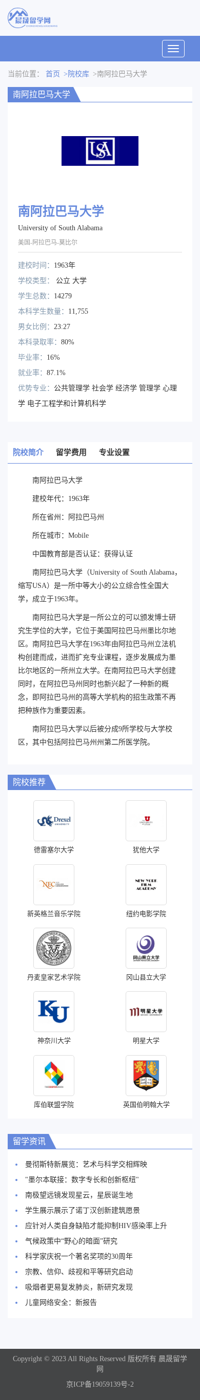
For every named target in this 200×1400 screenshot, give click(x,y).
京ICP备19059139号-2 (100, 1384)
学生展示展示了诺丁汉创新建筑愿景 (82, 1210)
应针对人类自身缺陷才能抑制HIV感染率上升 (96, 1226)
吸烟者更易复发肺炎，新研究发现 (79, 1287)
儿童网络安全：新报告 (61, 1302)
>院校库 (76, 74)
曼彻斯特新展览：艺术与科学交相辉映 (86, 1164)
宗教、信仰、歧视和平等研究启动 (79, 1272)
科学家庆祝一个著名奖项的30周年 (79, 1256)
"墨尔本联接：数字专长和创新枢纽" (82, 1180)
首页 (53, 74)
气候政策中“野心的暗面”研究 (71, 1241)
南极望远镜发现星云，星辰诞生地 (79, 1195)
